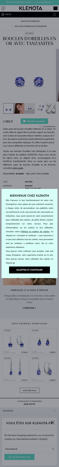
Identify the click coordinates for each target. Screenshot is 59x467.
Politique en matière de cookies (35, 232)
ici (14, 263)
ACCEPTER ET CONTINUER (29, 270)
